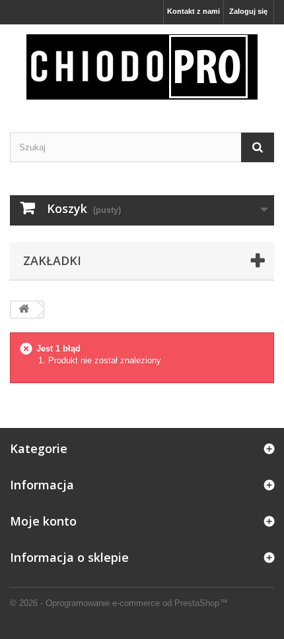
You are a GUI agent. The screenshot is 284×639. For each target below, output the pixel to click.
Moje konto (43, 521)
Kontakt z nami (193, 11)
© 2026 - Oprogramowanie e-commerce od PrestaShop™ (119, 603)
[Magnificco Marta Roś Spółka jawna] (142, 67)
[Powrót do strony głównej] (23, 309)
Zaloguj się (248, 11)
